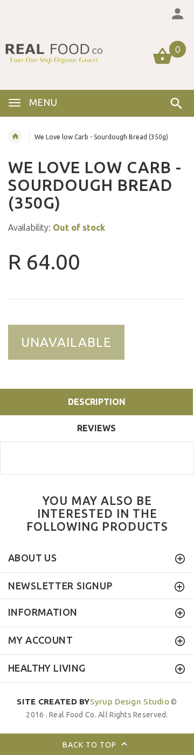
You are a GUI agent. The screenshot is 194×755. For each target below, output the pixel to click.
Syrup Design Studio (93, 701)
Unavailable (66, 342)
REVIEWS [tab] (96, 428)
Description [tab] (97, 402)
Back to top (91, 744)
